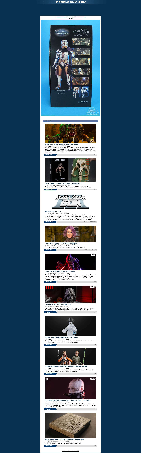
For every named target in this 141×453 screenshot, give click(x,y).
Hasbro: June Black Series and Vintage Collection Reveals (66, 366)
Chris (50, 213)
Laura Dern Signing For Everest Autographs (61, 244)
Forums (68, 146)
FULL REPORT (49, 154)
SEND (95, 154)
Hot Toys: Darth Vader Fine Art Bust (58, 305)
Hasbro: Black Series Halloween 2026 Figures (61, 337)
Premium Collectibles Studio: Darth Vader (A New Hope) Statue (67, 400)
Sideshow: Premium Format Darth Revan (60, 271)
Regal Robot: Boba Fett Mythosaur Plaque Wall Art (63, 183)
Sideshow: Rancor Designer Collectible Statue (62, 144)
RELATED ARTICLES (92, 221)
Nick (50, 146)
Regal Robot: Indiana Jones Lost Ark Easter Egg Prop (64, 439)
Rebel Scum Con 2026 (53, 211)
